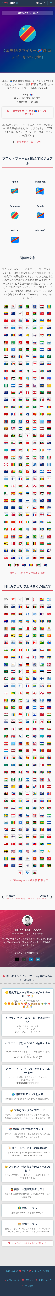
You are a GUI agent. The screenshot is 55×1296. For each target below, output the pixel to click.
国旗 (27, 572)
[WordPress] (38, 959)
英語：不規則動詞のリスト (27, 1189)
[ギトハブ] (24, 959)
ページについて (17, 953)
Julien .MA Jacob (27, 930)
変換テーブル (27, 1224)
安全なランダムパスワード (27, 1110)
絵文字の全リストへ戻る (29, 142)
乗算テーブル (27, 1207)
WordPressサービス (35, 953)
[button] (51, 3)
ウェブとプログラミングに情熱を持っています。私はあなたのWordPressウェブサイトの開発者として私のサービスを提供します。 (27, 942)
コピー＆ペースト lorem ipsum (27, 1147)
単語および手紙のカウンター (27, 1129)
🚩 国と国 (27, 880)
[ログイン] (31, 959)
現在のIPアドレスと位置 (27, 1094)
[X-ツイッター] (17, 959)
